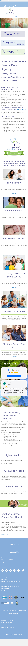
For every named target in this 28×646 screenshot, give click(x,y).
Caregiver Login (13, 5)
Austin (7, 610)
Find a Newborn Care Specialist (14, 249)
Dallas (20, 610)
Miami (24, 610)
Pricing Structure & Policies (7, 559)
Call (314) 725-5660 (5, 6)
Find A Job (3, 557)
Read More (14, 287)
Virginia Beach (16, 613)
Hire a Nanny (14, 193)
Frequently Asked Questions (7, 562)
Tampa (10, 613)
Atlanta (3, 610)
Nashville (9, 612)
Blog (13, 6)
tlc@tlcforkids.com (9, 627)
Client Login (4, 5)
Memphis (3, 612)
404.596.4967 (9, 625)
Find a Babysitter (14, 221)
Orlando (14, 612)
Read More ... (4, 534)
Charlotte (12, 610)
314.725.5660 (9, 620)
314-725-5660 (20, 110)
